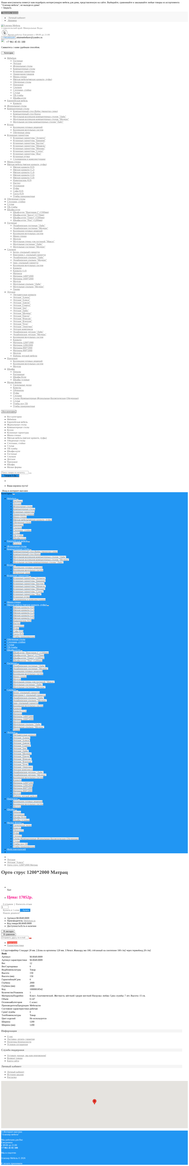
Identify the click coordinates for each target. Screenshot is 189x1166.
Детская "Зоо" (20, 308)
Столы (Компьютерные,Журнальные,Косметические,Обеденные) (46, 398)
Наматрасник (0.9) (22, 180)
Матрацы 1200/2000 (23, 345)
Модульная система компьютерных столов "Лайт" (38, 122)
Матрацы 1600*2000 (23, 278)
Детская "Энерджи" (23, 326)
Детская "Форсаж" (22, 318)
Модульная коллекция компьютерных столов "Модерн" (41, 119)
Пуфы (16, 188)
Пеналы (17, 371)
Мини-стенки (20, 76)
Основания (18, 185)
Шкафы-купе (19, 98)
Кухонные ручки (21, 156)
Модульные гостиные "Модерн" (29, 247)
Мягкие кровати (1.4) (23, 172)
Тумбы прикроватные (24, 196)
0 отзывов (8, 904)
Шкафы (11, 369)
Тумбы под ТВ (20, 403)
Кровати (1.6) (20, 270)
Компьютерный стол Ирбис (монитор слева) (35, 111)
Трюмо (16, 289)
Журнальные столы (22, 66)
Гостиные (18, 60)
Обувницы (18, 390)
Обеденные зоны (21, 132)
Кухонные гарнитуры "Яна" (27, 154)
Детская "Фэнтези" (22, 321)
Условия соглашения (17, 1044)
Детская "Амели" (21, 302)
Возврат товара (14, 1058)
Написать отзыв (24, 904)
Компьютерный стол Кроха (27, 114)
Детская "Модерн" (22, 313)
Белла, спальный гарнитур (26, 252)
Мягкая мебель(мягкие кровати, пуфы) (32, 79)
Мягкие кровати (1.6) (23, 175)
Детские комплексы (23, 329)
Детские (17, 63)
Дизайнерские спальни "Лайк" (28, 257)
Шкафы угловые (21, 379)
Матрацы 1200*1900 (23, 342)
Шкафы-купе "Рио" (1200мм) (27, 220)
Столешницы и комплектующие (29, 159)
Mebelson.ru (29, 920)
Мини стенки (20, 236)
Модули (17, 239)
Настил (16, 183)
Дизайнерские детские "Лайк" (28, 332)
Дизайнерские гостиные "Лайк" (29, 225)
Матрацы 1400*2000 (23, 276)
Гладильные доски (22, 385)
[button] (14, 491)
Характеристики (15, 945)
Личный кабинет (15, 1072)
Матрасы (17, 273)
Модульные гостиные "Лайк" (28, 244)
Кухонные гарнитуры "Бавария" (29, 140)
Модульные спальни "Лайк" (27, 284)
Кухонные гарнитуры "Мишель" (29, 146)
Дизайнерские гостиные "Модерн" (30, 228)
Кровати (17, 103)
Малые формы (14, 382)
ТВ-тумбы (18, 95)
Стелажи (17, 395)
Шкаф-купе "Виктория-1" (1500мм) (31, 212)
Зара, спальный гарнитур (25, 262)
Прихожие (18, 84)
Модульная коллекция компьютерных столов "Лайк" (39, 116)
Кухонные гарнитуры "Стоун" (28, 151)
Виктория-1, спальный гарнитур (29, 254)
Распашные (19, 374)
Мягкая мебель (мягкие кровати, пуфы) (27, 164)
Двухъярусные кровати (24, 294)
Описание (12, 942)
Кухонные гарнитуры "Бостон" (28, 143)
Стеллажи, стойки (22, 90)
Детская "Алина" (21, 297)
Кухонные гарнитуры (24, 71)
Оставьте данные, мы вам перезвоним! (26, 1055)
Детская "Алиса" (21, 300)
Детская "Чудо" (20, 324)
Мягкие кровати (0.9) (23, 167)
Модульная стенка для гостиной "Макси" (34, 241)
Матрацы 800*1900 (22, 347)
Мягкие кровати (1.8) (23, 177)
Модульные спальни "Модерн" (28, 286)
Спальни (17, 87)
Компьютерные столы (24, 68)
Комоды (17, 387)
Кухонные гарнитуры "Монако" (29, 148)
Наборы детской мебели (25, 355)
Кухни (10, 124)
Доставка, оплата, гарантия (21, 1039)
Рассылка (12, 1077)
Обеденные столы (22, 82)
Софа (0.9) (18, 191)
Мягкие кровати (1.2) (23, 169)
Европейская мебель (17, 100)
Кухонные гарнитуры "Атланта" (29, 138)
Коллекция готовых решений (28, 127)
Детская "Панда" (21, 316)
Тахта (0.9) (18, 193)
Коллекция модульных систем (28, 130)
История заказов (15, 1074)
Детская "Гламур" (22, 305)
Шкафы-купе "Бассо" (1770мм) (28, 215)
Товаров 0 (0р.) (10, 475)
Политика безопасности (19, 1042)
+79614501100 (8, 37)
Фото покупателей (16, 849)
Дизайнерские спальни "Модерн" (30, 260)
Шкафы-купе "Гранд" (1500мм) (28, 217)
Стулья (16, 92)
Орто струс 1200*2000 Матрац (22, 865)
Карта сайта (13, 1061)
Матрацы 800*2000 (22, 350)
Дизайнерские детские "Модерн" (29, 334)
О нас (10, 1036)
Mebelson (11, 58)
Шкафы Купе (19, 377)
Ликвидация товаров (23, 74)
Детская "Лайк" (21, 310)
